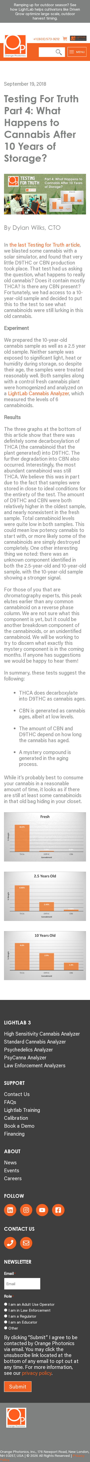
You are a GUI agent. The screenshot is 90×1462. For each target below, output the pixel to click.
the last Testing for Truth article (44, 244)
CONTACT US (19, 1229)
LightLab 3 (17, 1022)
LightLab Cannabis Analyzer (38, 393)
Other (13, 1328)
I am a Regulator (22, 1316)
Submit (17, 1386)
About (12, 1151)
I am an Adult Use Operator (31, 1304)
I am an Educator (22, 1322)
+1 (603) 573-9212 (46, 39)
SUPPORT (14, 1083)
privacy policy (37, 1373)
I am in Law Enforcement (29, 1310)
